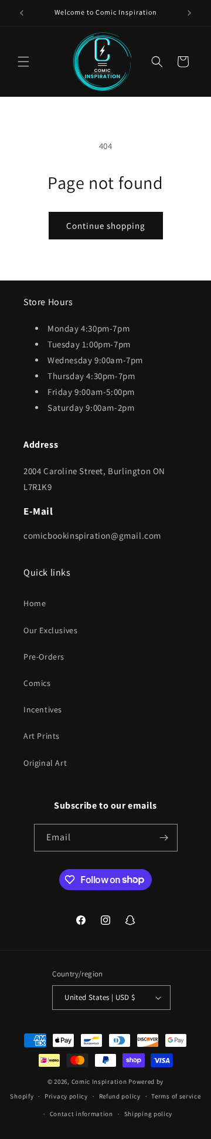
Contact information (81, 1114)
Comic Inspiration (99, 1081)
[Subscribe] (164, 837)
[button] (23, 62)
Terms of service (175, 1096)
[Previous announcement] (22, 13)
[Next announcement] (189, 13)
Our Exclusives (50, 630)
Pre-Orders (43, 656)
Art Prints (41, 736)
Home (34, 603)
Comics (37, 683)
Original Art (45, 763)
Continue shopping (105, 225)
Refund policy (120, 1096)
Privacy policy (66, 1096)
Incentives (42, 709)
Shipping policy (148, 1114)
